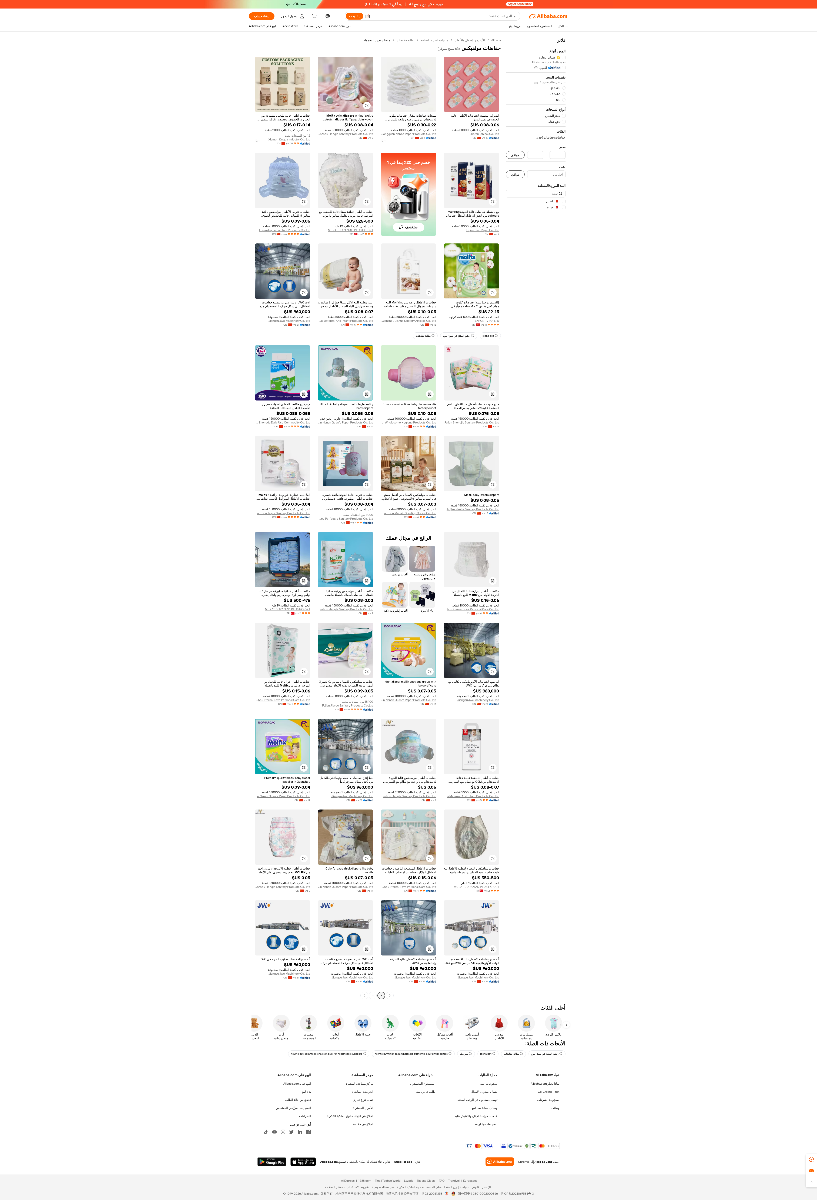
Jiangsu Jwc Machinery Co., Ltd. (289, 320)
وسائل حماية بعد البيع (484, 1108)
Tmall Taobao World (387, 1180)
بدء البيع (306, 1091)
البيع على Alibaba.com (297, 1083)
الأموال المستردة (363, 1108)
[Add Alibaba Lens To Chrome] (500, 1161)
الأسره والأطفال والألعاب (469, 40)
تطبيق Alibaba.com (333, 1161)
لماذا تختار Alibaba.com (545, 1083)
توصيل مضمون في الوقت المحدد (477, 1099)
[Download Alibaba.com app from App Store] (303, 1161)
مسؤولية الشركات (548, 1099)
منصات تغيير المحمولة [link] (376, 40)
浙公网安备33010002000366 (478, 1193)
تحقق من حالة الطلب (298, 1099)
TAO (441, 1180)
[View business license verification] (447, 1193)
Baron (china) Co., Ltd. (484, 134)
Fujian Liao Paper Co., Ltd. (482, 230)
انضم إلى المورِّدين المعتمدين (293, 1108)
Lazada (408, 1180)
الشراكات (305, 1116)
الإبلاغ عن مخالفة (363, 1124)
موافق (515, 155)
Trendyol (454, 1180)
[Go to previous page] (390, 995)
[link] (811, 1159)
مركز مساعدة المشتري (359, 1083)
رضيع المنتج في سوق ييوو (456, 335)
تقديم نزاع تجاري (363, 1099)
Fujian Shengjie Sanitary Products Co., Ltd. (471, 422)
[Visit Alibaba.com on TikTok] (266, 1131)
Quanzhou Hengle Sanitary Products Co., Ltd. (345, 134)
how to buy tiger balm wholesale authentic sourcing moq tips (411, 1053)
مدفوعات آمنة (488, 1083)
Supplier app (403, 1161)
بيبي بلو (464, 1053)
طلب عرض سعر (425, 1091)
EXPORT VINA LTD (487, 320)
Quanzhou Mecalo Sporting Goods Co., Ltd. (408, 513)
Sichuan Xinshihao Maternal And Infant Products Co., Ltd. (345, 320)
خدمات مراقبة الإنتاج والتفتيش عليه (475, 1116)
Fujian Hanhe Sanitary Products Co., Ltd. (473, 509)
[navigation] (536, 518)
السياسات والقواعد (485, 1124)
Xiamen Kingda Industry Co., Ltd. (289, 139)
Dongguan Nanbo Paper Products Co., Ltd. (408, 134)
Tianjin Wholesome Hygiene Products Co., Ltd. (408, 422)
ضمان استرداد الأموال (484, 1091)
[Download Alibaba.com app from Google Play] (271, 1161)
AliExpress (348, 1180)
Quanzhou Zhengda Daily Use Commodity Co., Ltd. (282, 422)
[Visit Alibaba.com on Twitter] (291, 1131)
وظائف (555, 1108)
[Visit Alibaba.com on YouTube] (274, 1131)
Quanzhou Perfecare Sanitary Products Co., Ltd (345, 518)
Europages (470, 1180)
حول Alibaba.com (548, 1074)
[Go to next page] (364, 995)
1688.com (364, 1180)
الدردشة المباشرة (362, 1091)
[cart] (314, 17)
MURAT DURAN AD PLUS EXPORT (350, 230)
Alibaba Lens (543, 1161)
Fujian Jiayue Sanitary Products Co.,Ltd (284, 230)
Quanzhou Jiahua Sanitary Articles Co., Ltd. (408, 320)
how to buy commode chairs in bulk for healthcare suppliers (326, 1053)
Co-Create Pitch (549, 1091)
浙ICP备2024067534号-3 (517, 1193)
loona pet (488, 335)
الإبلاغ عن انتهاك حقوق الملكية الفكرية (350, 1116)
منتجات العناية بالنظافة (434, 40)
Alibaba (496, 40)
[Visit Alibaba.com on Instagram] (283, 1131)
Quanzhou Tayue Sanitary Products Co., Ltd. (282, 513)
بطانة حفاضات (405, 40)
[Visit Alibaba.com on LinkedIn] (300, 1131)
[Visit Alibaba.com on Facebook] (308, 1131)
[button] (367, 16)
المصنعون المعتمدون (422, 1083)
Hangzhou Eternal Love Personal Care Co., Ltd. (471, 609)
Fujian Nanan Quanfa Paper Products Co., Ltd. (345, 422)
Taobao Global (426, 1180)
